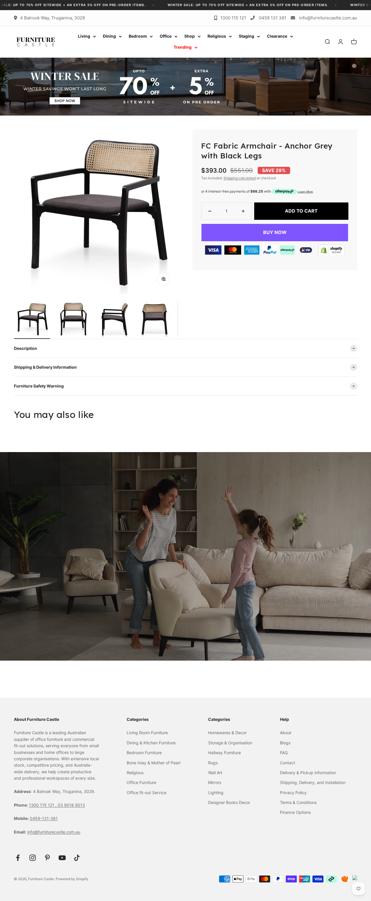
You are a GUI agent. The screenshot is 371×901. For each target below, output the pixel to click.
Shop (189, 36)
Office (166, 36)
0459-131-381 (44, 818)
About (285, 732)
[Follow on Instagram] (33, 858)
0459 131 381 (272, 18)
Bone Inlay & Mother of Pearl (153, 762)
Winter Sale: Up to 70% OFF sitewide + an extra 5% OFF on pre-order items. (149, 5)
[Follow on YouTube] (62, 858)
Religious (217, 36)
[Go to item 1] (32, 320)
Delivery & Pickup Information (308, 772)
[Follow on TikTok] (77, 858)
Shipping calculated (239, 178)
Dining (109, 36)
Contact (287, 762)
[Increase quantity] (243, 211)
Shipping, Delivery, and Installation (312, 782)
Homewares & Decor (227, 732)
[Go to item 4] (155, 320)
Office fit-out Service (146, 792)
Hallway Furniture (224, 752)
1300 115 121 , (43, 805)
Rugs (213, 762)
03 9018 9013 (71, 805)
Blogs (285, 742)
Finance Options (295, 812)
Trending (183, 47)
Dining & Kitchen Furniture (151, 742)
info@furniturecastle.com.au (328, 18)
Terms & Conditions (298, 802)
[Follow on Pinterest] (47, 858)
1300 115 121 (233, 18)
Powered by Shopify (72, 879)
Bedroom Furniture (144, 752)
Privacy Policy (293, 792)
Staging (246, 36)
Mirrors (214, 782)
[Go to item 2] (73, 320)
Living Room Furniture (147, 732)
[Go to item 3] (114, 320)
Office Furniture (141, 782)
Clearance (277, 36)
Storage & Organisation (230, 742)
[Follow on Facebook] (18, 858)
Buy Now (275, 232)
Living (84, 36)
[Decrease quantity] (209, 211)
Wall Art (215, 772)
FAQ (284, 752)
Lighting (215, 792)
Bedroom (138, 36)
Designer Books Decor (229, 802)
